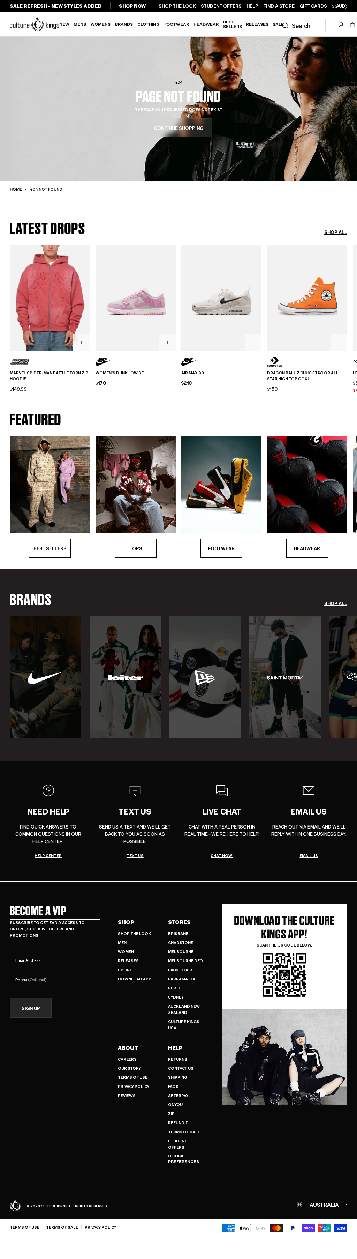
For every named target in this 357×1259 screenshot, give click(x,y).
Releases (257, 24)
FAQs (173, 1086)
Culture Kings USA (183, 1024)
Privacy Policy (133, 1086)
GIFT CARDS (313, 5)
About (128, 1048)
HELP (252, 5)
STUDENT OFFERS (221, 5)
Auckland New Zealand (184, 1009)
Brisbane (178, 933)
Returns (177, 1059)
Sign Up (31, 1008)
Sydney (176, 997)
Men (122, 942)
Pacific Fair (180, 970)
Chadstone (180, 942)
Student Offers (177, 1144)
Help (175, 1048)
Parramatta (182, 979)
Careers (127, 1059)
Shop (126, 922)
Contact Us (180, 1068)
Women (126, 952)
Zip (171, 1114)
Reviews (127, 1095)
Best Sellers (232, 24)
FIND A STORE (279, 5)
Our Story (129, 1068)
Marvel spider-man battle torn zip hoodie (49, 376)
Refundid (178, 1123)
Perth (174, 988)
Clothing (148, 24)
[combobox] (301, 25)
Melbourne (180, 952)
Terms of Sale (184, 1132)
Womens (101, 24)
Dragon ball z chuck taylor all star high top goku (303, 376)
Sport (125, 970)
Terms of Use (132, 1077)
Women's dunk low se (120, 373)
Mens (80, 24)
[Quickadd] (81, 342)
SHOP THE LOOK (177, 5)
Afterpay (178, 1095)
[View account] (341, 25)
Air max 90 (192, 373)
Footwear (176, 24)
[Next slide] (347, 297)
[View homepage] (34, 24)
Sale (278, 24)
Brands (124, 24)
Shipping (177, 1077)
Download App (134, 979)
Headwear (206, 24)
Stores (179, 922)
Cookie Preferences (183, 1158)
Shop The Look (134, 933)
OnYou (175, 1104)
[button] (352, 25)
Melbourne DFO (185, 961)
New (64, 24)
